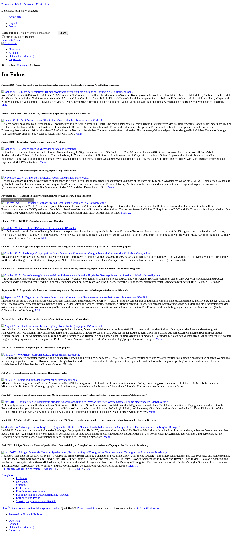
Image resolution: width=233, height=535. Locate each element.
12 (74, 468)
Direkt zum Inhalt (11, 4)
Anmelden (15, 16)
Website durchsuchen (13, 32)
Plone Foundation (87, 508)
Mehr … (6, 105)
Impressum (15, 59)
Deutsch (13, 26)
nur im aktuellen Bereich (20, 36)
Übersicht (14, 49)
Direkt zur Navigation (36, 4)
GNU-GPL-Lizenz (148, 508)
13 (78, 468)
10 (65, 468)
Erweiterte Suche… (12, 40)
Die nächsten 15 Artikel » (40, 468)
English (13, 23)
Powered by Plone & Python (25, 514)
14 (81, 468)
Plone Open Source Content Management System (30, 508)
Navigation (7, 475)
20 (88, 468)
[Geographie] (9, 43)
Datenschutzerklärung (21, 56)
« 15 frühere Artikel (13, 468)
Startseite (22, 65)
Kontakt (13, 52)
